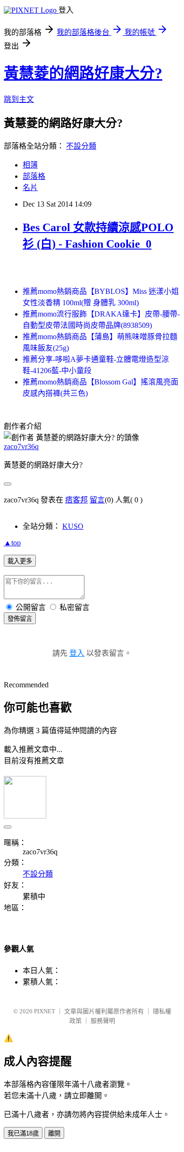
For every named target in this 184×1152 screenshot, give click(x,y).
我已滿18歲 (23, 1133)
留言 (97, 500)
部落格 (34, 176)
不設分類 (81, 146)
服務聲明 (103, 1020)
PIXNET (44, 1011)
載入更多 (20, 561)
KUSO (73, 526)
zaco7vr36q (21, 446)
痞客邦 (76, 500)
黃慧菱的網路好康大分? (83, 73)
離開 (54, 1133)
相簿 (30, 165)
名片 (30, 188)
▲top (12, 543)
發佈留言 (20, 618)
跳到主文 (19, 99)
